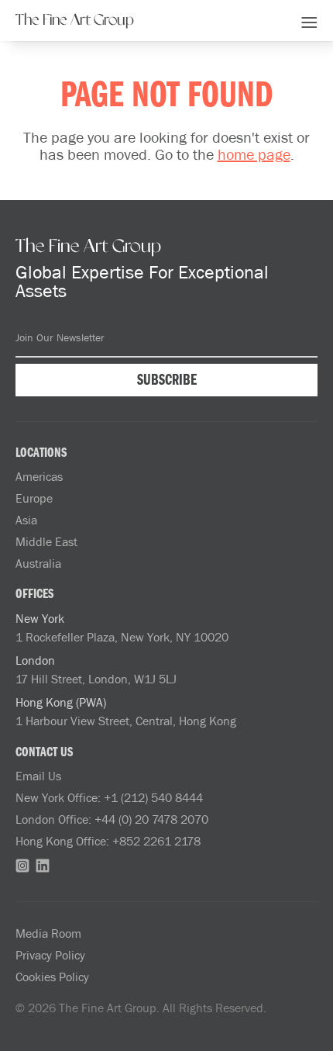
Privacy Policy (50, 955)
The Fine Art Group (74, 20)
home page (254, 153)
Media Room (48, 933)
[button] (309, 20)
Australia (38, 563)
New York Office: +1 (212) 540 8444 (109, 797)
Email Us (38, 775)
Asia (26, 519)
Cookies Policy (52, 976)
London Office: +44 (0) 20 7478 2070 (111, 819)
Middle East (46, 541)
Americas (39, 476)
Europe (34, 498)
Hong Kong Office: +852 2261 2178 (108, 841)
